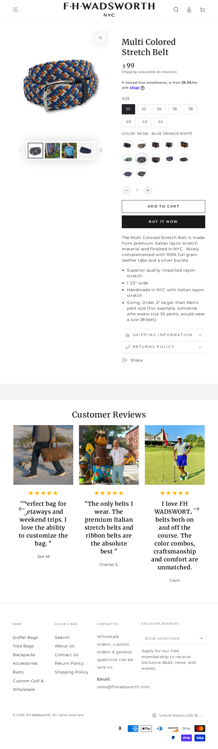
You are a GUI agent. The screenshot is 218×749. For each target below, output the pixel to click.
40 (131, 123)
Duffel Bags (25, 637)
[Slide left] (20, 150)
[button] (176, 9)
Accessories (25, 663)
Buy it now (163, 221)
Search (62, 637)
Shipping (129, 72)
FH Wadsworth (38, 715)
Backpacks (24, 654)
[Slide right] (101, 150)
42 (146, 123)
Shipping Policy (71, 672)
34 (161, 110)
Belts (18, 672)
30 (130, 110)
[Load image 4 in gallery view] (69, 150)
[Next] (196, 509)
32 (145, 110)
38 (192, 110)
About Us (64, 646)
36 (176, 110)
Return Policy (69, 663)
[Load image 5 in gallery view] (86, 150)
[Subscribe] (202, 638)
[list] (109, 509)
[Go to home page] (109, 10)
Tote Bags (23, 646)
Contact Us (66, 654)
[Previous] (22, 509)
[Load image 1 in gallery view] (35, 150)
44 (163, 123)
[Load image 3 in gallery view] (52, 150)
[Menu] (15, 9)
